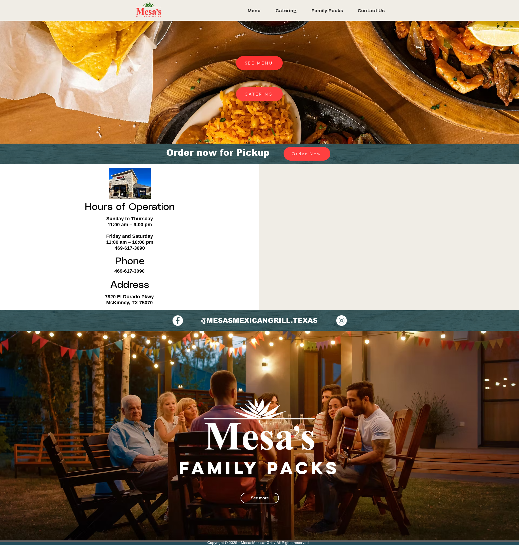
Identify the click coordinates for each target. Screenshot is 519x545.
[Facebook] (177, 320)
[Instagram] (341, 320)
